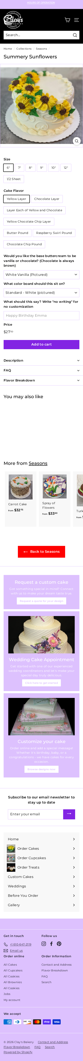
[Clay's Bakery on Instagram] (44, 943)
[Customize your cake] (41, 717)
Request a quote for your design (41, 601)
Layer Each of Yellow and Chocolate (34, 210)
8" (30, 168)
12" (66, 168)
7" (19, 168)
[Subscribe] (69, 814)
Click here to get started (41, 682)
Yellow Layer (16, 199)
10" (54, 168)
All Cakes (10, 964)
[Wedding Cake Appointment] (41, 635)
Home (8, 48)
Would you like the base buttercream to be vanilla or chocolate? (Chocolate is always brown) (40, 260)
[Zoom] (77, 141)
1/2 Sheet (14, 179)
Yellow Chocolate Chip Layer (29, 221)
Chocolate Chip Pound (24, 244)
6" (8, 168)
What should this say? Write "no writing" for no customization (41, 304)
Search (47, 982)
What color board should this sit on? (34, 284)
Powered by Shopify (18, 1052)
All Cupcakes (13, 970)
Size (7, 159)
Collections (23, 48)
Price (8, 324)
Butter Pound (17, 233)
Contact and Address (57, 964)
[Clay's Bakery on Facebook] (51, 943)
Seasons (41, 48)
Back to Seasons (44, 552)
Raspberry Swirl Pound (54, 233)
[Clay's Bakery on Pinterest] (59, 943)
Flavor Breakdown (55, 970)
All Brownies (13, 982)
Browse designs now (41, 769)
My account (12, 1000)
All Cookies (12, 976)
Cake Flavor (14, 191)
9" (41, 168)
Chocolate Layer (46, 199)
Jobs (7, 994)
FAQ (45, 976)
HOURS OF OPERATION (41, 2)
